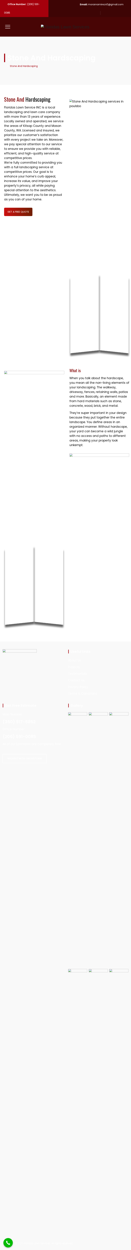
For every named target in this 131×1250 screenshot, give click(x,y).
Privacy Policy (78, 687)
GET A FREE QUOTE (18, 211)
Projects (74, 667)
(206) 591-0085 (19, 737)
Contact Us (76, 680)
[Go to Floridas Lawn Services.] (5, 66)
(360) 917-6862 (19, 722)
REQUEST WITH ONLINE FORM (25, 758)
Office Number (13, 729)
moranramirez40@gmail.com (105, 4)
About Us (74, 660)
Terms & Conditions (82, 694)
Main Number (12, 714)
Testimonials (77, 674)
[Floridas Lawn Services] (65, 27)
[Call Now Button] (8, 1242)
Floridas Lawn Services (37, 1243)
